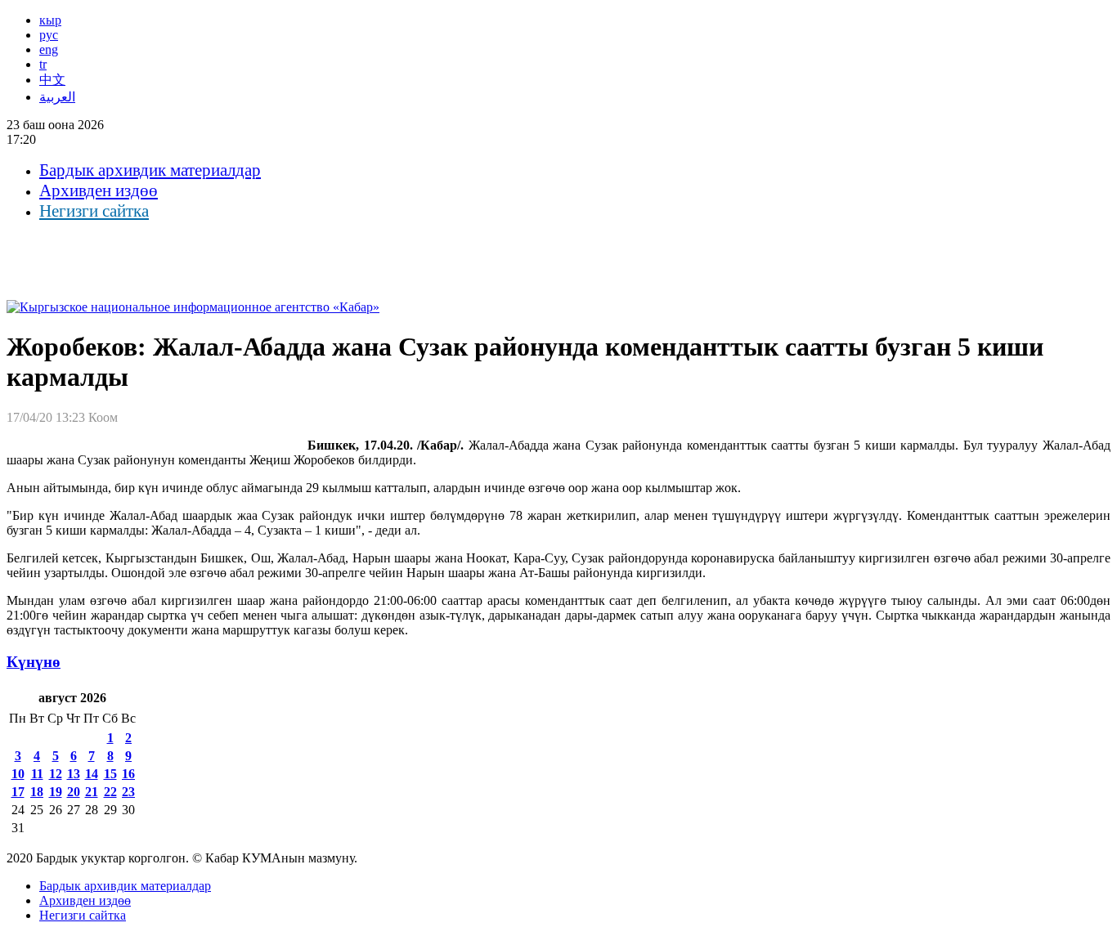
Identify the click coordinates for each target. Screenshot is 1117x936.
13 (73, 774)
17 (18, 792)
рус (48, 35)
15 (110, 774)
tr (43, 64)
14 (91, 774)
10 (18, 774)
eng (48, 49)
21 (91, 792)
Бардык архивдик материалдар (150, 170)
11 (37, 774)
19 (55, 792)
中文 (52, 80)
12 (55, 774)
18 (36, 792)
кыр (50, 20)
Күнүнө (34, 661)
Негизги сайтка (94, 211)
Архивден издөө (98, 190)
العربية (57, 97)
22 (110, 792)
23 (128, 792)
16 (128, 774)
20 (73, 792)
